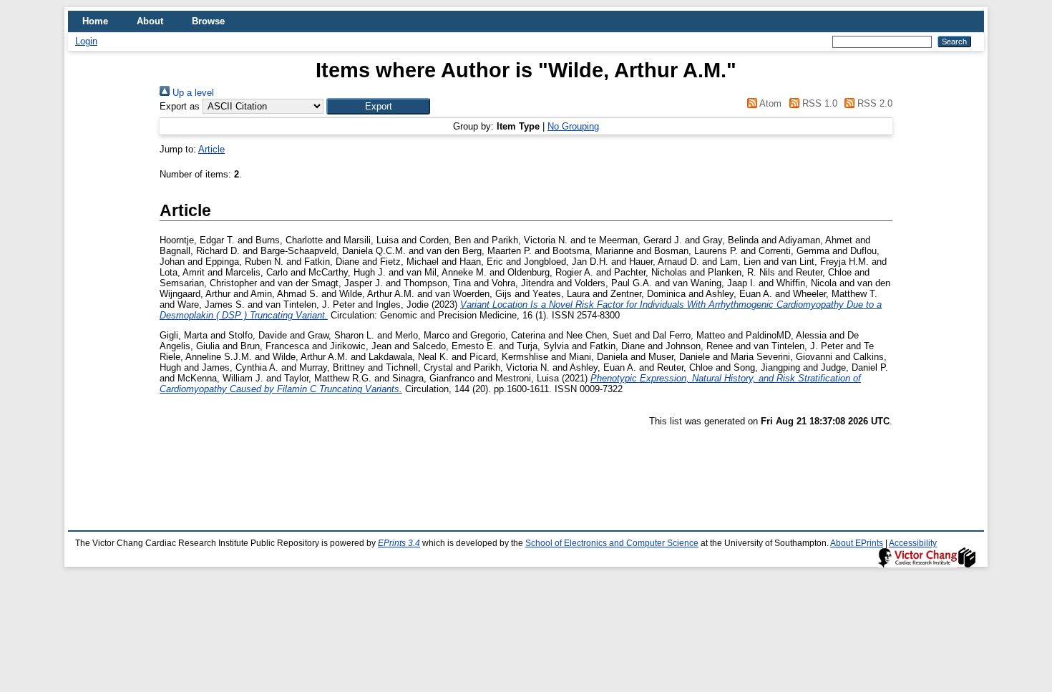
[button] (378, 106)
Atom (769, 103)
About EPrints (856, 543)
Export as (180, 106)
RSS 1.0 (818, 103)
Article (211, 149)
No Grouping (573, 126)
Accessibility (913, 543)
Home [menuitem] (95, 21)
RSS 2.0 (873, 103)
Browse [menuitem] (208, 21)
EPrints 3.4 (399, 543)
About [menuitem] (150, 21)
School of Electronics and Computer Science (611, 543)
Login (86, 41)
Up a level (192, 92)
